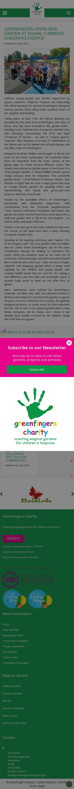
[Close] (69, 343)
